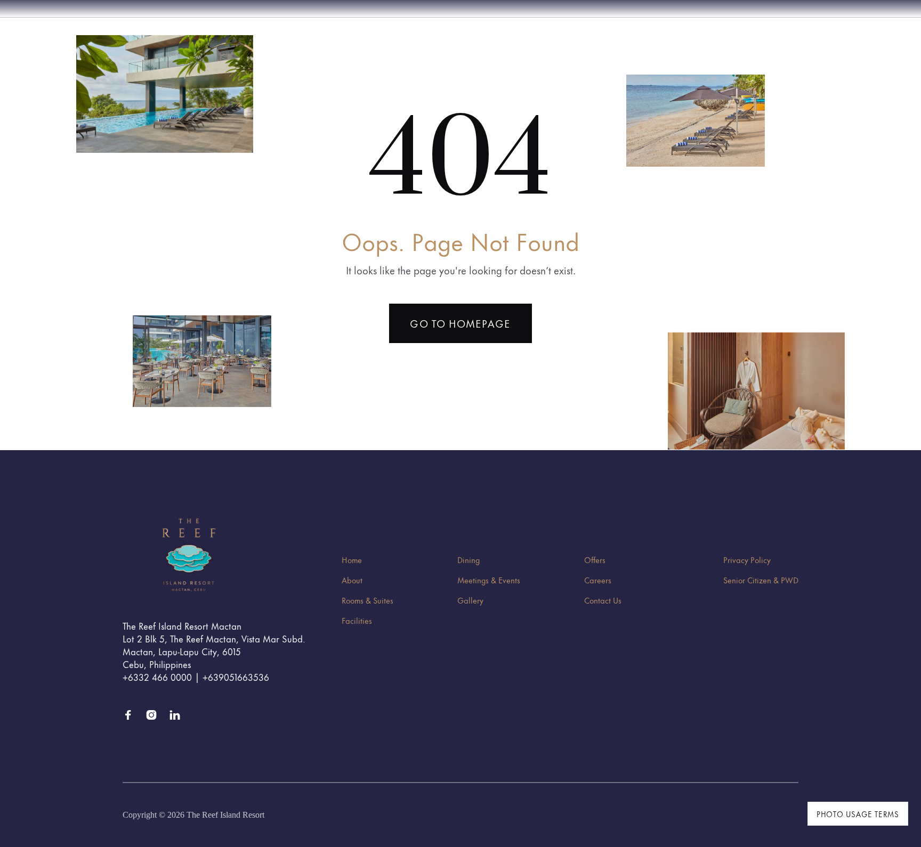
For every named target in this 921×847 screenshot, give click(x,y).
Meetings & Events (488, 580)
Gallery (470, 600)
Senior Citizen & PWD (760, 580)
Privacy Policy (747, 559)
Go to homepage (460, 323)
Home (352, 559)
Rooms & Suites (367, 600)
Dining (468, 559)
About (352, 580)
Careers (597, 580)
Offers (594, 559)
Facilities (357, 620)
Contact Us (602, 600)
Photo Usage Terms (858, 813)
